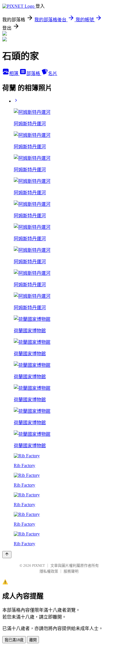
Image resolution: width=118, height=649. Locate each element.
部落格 (33, 73)
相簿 (14, 73)
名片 (52, 73)
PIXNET (38, 565)
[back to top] (6, 554)
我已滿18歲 (14, 640)
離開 (33, 640)
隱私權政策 (49, 571)
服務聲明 (71, 571)
